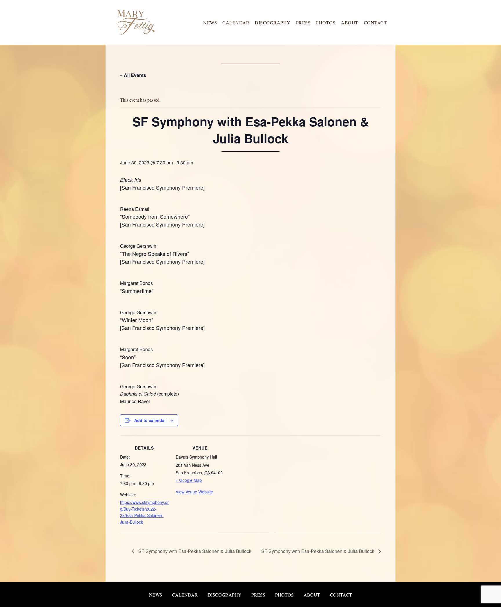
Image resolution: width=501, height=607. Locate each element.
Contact (375, 22)
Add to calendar (150, 420)
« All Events (133, 75)
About (349, 22)
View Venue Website (194, 492)
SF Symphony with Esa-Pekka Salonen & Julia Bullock (194, 551)
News (210, 22)
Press (303, 22)
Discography (273, 22)
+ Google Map (189, 480)
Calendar (235, 22)
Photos (325, 22)
